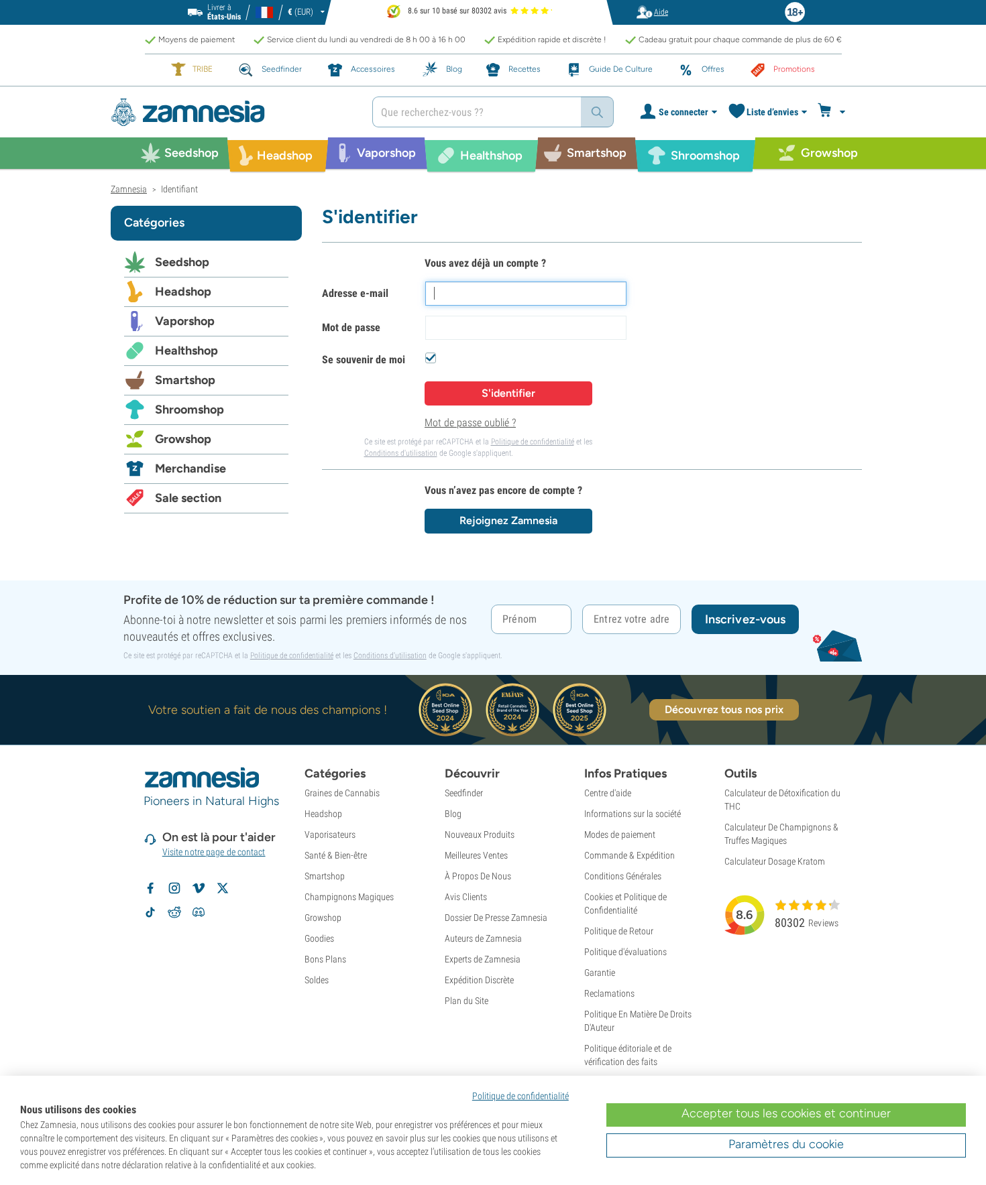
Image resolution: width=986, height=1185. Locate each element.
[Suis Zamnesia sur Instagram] (174, 888)
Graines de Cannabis (342, 793)
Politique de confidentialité (532, 441)
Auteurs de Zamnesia (483, 938)
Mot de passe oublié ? (470, 422)
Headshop (183, 291)
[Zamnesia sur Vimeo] (198, 888)
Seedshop (182, 262)
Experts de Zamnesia (483, 959)
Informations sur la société (632, 813)
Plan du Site (466, 1000)
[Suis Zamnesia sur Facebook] (150, 888)
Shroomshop (189, 409)
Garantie (599, 972)
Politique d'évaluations (625, 951)
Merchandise (190, 468)
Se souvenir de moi (363, 359)
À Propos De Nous (478, 876)
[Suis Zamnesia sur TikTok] (150, 912)
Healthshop (186, 350)
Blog (453, 813)
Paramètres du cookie (786, 1144)
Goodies (319, 938)
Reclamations (609, 993)
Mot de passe (351, 327)
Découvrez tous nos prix (724, 709)
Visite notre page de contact (214, 852)
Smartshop (185, 380)
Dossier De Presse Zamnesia (496, 917)
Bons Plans (325, 959)
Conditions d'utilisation (400, 453)
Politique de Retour (618, 931)
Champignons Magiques (349, 896)
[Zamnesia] (231, 112)
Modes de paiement (619, 834)
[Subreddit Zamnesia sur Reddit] (174, 912)
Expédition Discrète (479, 980)
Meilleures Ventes (476, 855)
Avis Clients (466, 896)
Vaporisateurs (330, 834)
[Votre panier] (833, 112)
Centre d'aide (607, 793)
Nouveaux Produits (479, 834)
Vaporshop (185, 321)
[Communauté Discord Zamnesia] (198, 912)
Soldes (317, 980)
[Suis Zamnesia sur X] (222, 888)
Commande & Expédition (629, 855)
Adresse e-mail (355, 293)
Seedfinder (464, 793)
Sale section (188, 498)
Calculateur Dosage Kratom (774, 861)
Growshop (183, 439)
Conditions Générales (622, 876)
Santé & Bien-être (336, 855)
